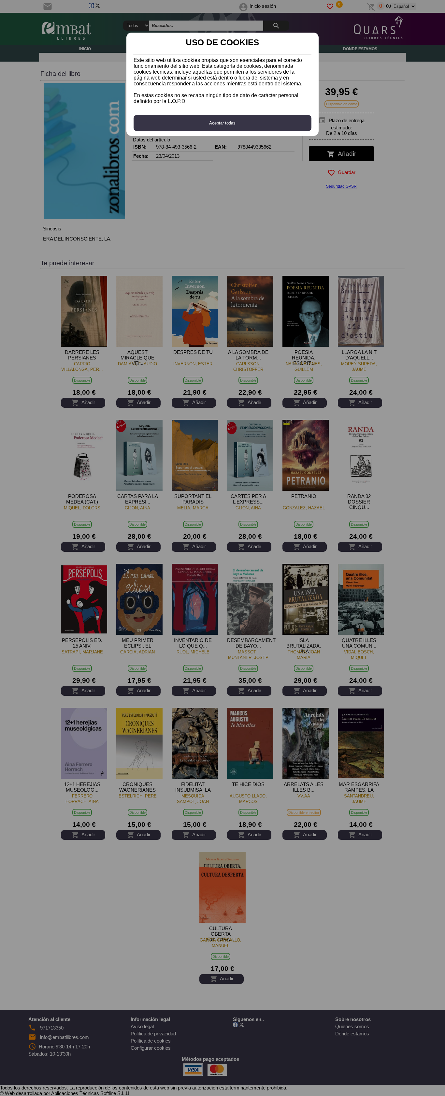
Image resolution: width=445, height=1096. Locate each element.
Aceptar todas (222, 123)
